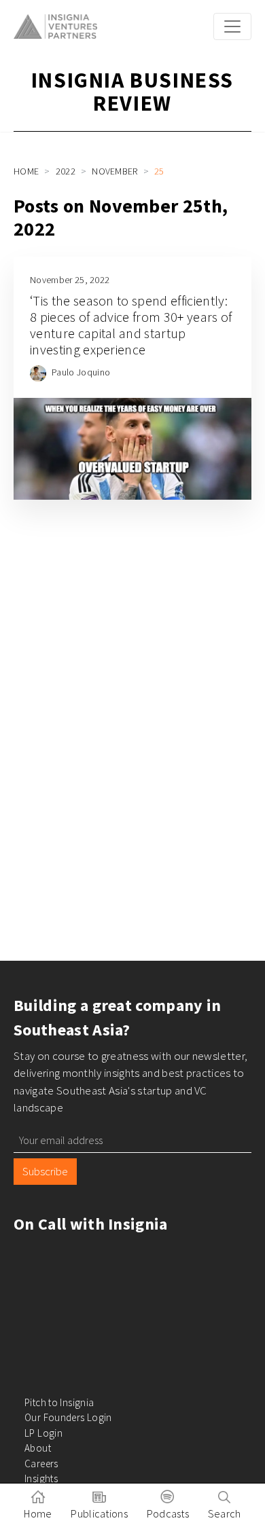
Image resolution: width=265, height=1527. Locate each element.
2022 (65, 171)
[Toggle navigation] (232, 26)
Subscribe (45, 1171)
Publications (99, 1513)
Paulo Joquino (81, 372)
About (37, 1447)
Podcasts (168, 1513)
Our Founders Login (68, 1417)
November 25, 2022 (69, 280)
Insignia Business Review (132, 92)
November (115, 171)
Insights (41, 1478)
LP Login (43, 1433)
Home (26, 171)
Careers (41, 1463)
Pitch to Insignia (59, 1402)
